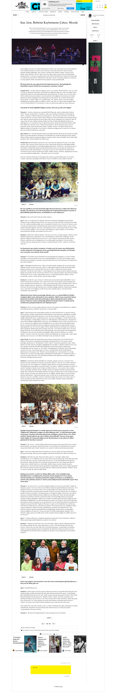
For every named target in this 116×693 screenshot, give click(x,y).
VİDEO (82, 12)
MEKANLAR (53, 12)
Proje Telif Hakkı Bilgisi (47, 634)
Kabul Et (70, 8)
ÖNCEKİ (15, 15)
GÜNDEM (66, 12)
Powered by (44, 8)
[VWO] (48, 8)
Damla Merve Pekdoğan (30, 627)
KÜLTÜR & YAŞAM (43, 12)
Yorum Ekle (66, 676)
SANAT (27, 12)
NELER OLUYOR (75, 12)
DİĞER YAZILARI (95, 24)
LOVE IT (95, 41)
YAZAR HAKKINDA (95, 20)
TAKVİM (60, 12)
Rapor (57, 634)
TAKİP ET (95, 27)
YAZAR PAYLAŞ (95, 30)
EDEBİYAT (34, 12)
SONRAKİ (83, 15)
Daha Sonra (60, 8)
